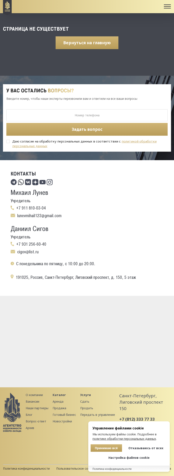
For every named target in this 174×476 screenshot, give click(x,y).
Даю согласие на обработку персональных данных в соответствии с (84, 143)
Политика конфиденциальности (26, 468)
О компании (34, 395)
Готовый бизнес (64, 415)
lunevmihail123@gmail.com (39, 215)
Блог (29, 415)
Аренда (58, 401)
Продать (86, 408)
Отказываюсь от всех (145, 448)
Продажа (59, 408)
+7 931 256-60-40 (31, 244)
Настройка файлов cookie (129, 458)
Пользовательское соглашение (79, 468)
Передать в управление (97, 415)
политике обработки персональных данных (124, 439)
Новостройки (62, 421)
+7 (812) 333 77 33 (137, 419)
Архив (30, 428)
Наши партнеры (37, 408)
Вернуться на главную (87, 43)
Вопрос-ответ (36, 421)
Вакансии (32, 401)
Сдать (84, 401)
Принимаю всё (106, 448)
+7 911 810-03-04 (31, 208)
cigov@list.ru (28, 251)
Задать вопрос (87, 129)
